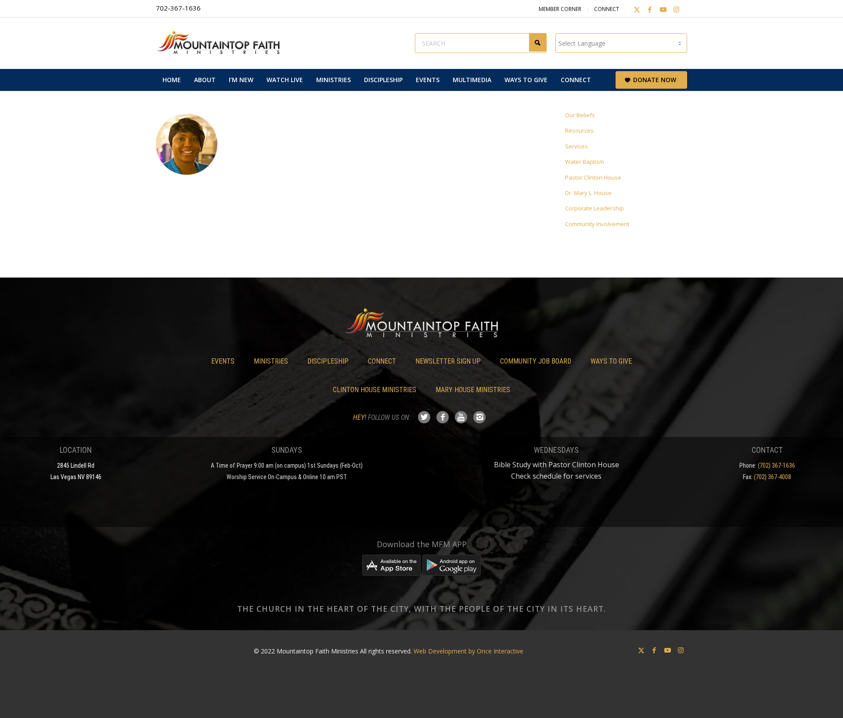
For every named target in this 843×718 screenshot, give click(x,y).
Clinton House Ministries (374, 390)
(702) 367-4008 (772, 476)
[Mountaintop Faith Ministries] (222, 43)
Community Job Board (535, 361)
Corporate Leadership (594, 208)
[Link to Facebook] (649, 9)
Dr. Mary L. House (588, 193)
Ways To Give (611, 361)
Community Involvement (597, 224)
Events (222, 361)
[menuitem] (171, 80)
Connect (606, 9)
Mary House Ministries (473, 390)
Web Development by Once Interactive (468, 651)
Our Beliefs (580, 115)
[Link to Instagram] (676, 9)
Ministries (271, 361)
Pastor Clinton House (593, 177)
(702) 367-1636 (776, 465)
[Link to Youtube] (663, 9)
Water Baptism (584, 162)
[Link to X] (636, 9)
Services (576, 146)
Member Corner (560, 9)
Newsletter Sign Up (448, 361)
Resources (579, 130)
